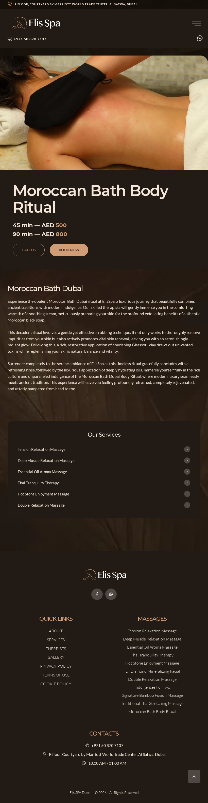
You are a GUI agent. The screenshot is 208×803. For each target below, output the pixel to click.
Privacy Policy (56, 666)
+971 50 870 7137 (107, 745)
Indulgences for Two (152, 687)
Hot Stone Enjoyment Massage (152, 663)
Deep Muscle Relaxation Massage (152, 638)
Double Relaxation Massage (152, 679)
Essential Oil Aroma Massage (152, 647)
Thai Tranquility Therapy (152, 654)
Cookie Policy (55, 683)
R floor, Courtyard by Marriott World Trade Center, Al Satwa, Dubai (76, 4)
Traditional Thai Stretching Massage (152, 703)
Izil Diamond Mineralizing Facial (152, 671)
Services (56, 639)
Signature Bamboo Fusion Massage (152, 695)
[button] (194, 776)
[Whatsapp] (111, 594)
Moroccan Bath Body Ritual (152, 711)
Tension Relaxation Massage (152, 630)
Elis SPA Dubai (80, 792)
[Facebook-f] (97, 594)
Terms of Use (56, 674)
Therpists (56, 648)
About (56, 630)
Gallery (55, 657)
